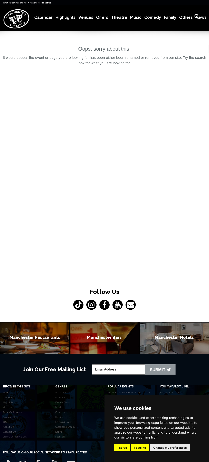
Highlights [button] (66, 17)
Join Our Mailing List (15, 436)
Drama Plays (62, 402)
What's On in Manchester (15, 3)
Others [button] (186, 17)
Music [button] (135, 17)
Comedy (60, 412)
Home (6, 392)
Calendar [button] (43, 17)
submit (158, 369)
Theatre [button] (119, 17)
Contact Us (9, 431)
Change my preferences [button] (170, 447)
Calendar (8, 397)
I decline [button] (140, 447)
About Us (8, 426)
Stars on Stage (11, 417)
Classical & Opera (65, 426)
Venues (7, 407)
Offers (6, 422)
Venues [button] (85, 17)
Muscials (60, 397)
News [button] (201, 17)
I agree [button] (122, 447)
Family (59, 417)
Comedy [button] (152, 17)
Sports (58, 431)
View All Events (64, 392)
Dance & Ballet (63, 422)
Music (58, 407)
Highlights (9, 402)
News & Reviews (12, 412)
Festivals (60, 436)
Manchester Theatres (40, 3)
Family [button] (170, 17)
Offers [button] (102, 17)
